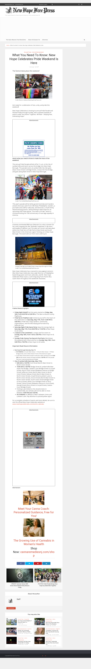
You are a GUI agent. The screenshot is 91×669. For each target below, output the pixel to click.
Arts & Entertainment (38, 52)
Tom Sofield (56, 634)
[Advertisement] (45, 27)
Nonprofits (26, 619)
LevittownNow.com (19, 4)
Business (30, 628)
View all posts (11, 608)
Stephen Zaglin (28, 633)
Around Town (27, 52)
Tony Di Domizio (23, 625)
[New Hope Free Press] (30, 10)
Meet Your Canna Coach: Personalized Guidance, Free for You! (34, 512)
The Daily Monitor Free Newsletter (16, 39)
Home (7, 45)
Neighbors (58, 628)
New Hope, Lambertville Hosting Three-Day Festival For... (52, 643)
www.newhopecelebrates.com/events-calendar (28, 404)
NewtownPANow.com (9, 4)
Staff (37, 67)
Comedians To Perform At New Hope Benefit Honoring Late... (52, 632)
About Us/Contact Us (34, 39)
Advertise (45, 39)
